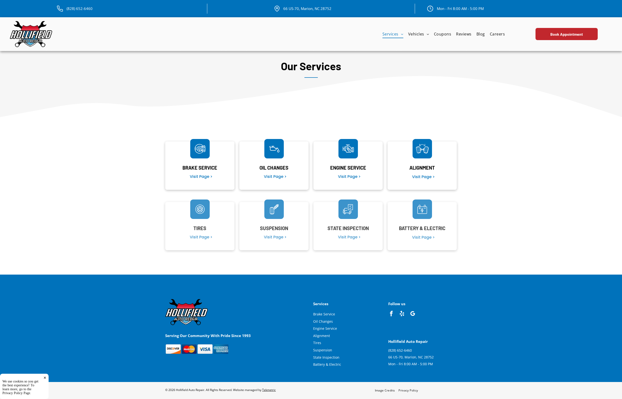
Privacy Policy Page (16, 393)
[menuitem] (393, 34)
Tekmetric (269, 390)
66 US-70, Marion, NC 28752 (307, 8)
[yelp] (402, 314)
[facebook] (391, 314)
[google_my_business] (412, 314)
